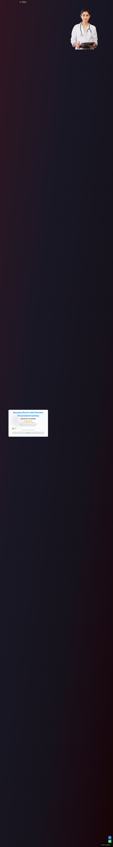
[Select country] (13, 429)
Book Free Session (105, 844)
